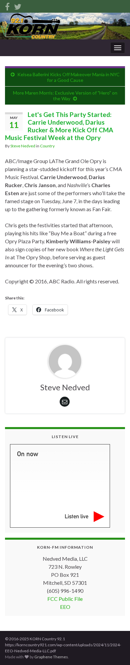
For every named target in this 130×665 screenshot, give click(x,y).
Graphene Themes (51, 656)
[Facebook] (7, 5)
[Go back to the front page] (65, 26)
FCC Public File (65, 598)
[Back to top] (115, 650)
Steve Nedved (22, 145)
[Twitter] (17, 5)
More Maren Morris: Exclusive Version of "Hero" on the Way (65, 95)
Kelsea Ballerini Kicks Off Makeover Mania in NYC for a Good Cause (68, 77)
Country (47, 145)
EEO (65, 607)
